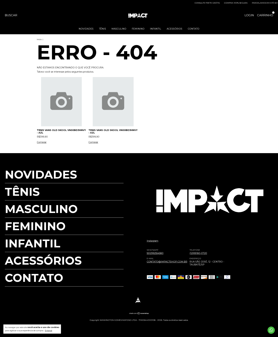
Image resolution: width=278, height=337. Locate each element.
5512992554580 (155, 253)
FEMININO (138, 28)
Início (39, 39)
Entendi (48, 330)
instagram (152, 240)
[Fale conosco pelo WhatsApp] (271, 330)
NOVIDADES (86, 28)
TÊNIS (102, 28)
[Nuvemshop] (139, 313)
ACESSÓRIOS (174, 28)
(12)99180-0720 (198, 253)
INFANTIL (155, 28)
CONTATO (193, 28)
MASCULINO (118, 28)
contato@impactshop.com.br (167, 261)
